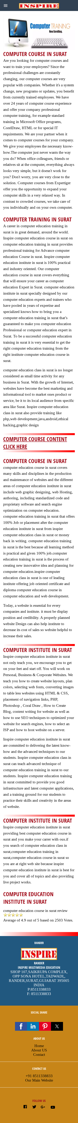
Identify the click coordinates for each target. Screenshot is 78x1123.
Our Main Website (39, 1080)
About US (39, 1050)
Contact (39, 1054)
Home (39, 1046)
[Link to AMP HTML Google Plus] (43, 1107)
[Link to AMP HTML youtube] (53, 1108)
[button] (5, 5)
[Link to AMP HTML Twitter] (34, 1107)
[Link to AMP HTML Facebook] (25, 1107)
